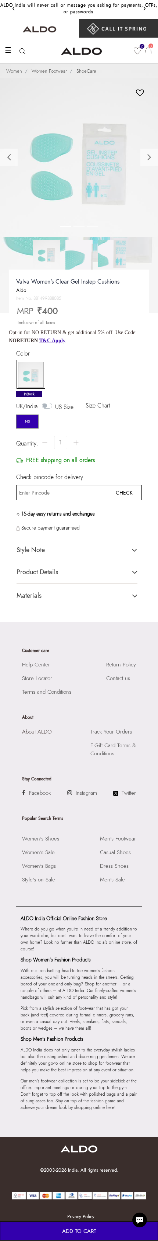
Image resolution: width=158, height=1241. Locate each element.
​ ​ (118, 28)
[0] (137, 51)
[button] (12, 157)
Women (14, 70)
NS (27, 421)
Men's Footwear (118, 839)
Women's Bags (39, 866)
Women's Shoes (40, 839)
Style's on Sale (38, 880)
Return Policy (121, 665)
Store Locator (37, 678)
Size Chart (98, 405)
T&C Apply (52, 340)
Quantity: (27, 443)
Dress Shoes (114, 866)
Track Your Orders (111, 732)
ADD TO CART (79, 1231)
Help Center (36, 665)
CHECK (124, 492)
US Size (64, 407)
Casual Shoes (115, 852)
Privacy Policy (80, 1216)
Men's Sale (112, 880)
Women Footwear (49, 70)
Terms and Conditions (46, 692)
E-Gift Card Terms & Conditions (113, 749)
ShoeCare (86, 70)
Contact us (118, 678)
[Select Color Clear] (29, 375)
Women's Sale (38, 852)
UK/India (26, 406)
